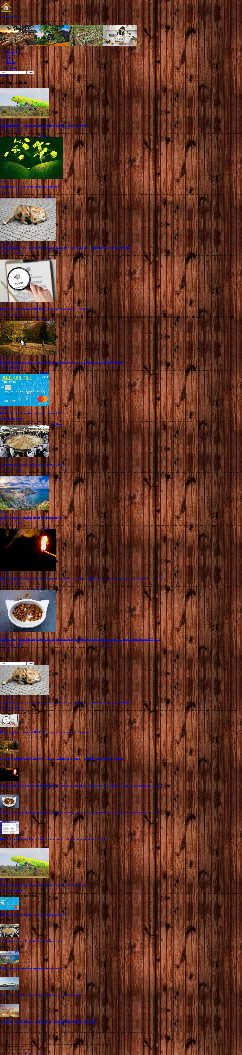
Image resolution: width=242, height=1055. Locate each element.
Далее (12, 650)
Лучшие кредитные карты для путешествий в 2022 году (34, 413)
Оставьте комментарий (11, 131)
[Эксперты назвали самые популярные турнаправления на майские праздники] (9, 1016)
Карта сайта (11, 67)
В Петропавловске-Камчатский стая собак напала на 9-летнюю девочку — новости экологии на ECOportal (65, 247)
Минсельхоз (11, 55)
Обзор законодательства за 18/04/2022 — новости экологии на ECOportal (44, 308)
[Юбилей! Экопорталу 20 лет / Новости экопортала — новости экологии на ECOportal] (9, 833)
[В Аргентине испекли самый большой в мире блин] (121, 441)
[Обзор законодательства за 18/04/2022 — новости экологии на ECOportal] (121, 281)
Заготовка (10, 60)
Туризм (9, 65)
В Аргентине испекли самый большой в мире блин (31, 464)
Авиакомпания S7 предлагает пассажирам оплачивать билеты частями (43, 125)
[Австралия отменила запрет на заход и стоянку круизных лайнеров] (9, 989)
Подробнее (44, 136)
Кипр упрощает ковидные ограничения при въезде (31, 517)
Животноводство (14, 52)
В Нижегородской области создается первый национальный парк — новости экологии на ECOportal (61, 362)
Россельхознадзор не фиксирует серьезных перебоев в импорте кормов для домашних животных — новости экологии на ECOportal (80, 639)
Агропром (10, 50)
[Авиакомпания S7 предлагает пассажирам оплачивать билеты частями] (121, 103)
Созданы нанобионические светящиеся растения (29, 186)
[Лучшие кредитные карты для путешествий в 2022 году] (121, 390)
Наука (8, 57)
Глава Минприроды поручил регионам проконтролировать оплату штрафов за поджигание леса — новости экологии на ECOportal (81, 578)
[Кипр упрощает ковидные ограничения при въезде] (121, 493)
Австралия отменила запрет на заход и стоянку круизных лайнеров (41, 995)
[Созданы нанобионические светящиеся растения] (121, 158)
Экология (10, 62)
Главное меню (7, 75)
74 (7, 650)
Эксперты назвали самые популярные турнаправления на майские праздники (48, 1021)
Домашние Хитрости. (10, 16)
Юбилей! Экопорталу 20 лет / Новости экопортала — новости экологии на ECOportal (52, 838)
